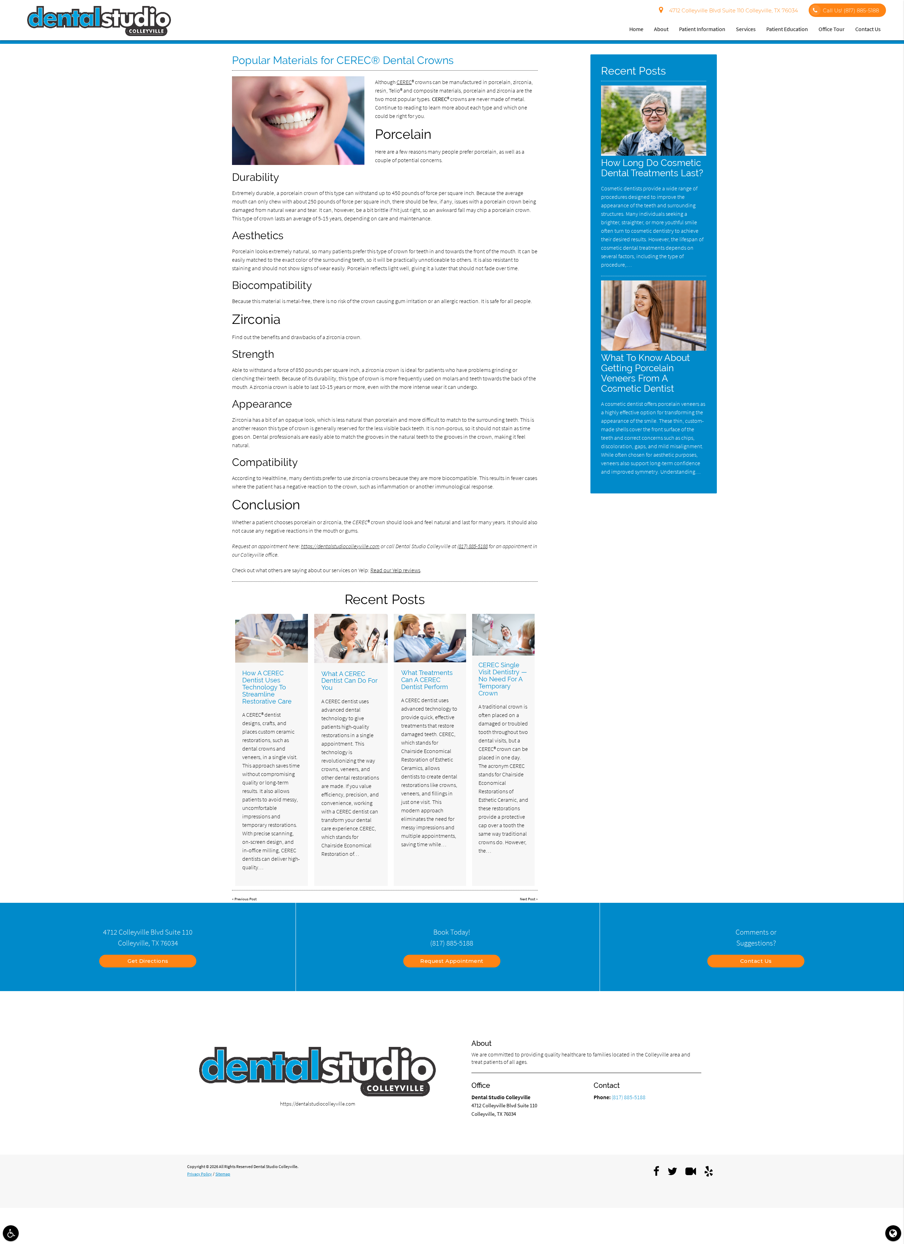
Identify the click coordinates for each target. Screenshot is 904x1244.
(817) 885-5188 (472, 546)
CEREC (404, 81)
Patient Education (787, 28)
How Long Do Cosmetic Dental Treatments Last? (652, 167)
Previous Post (245, 898)
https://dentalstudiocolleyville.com (340, 546)
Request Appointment (451, 961)
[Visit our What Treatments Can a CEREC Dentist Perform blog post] (430, 638)
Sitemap (222, 1174)
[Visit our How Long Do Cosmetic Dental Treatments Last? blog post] (653, 153)
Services (746, 28)
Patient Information (702, 28)
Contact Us (868, 28)
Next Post (527, 898)
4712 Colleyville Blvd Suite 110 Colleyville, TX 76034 (732, 10)
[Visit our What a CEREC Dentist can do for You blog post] (351, 638)
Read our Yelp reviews (395, 570)
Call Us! (851, 10)
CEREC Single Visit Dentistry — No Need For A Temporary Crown (502, 679)
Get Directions (147, 961)
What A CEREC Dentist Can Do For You (349, 681)
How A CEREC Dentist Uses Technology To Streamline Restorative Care (267, 687)
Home (636, 28)
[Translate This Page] (893, 1233)
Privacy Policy (199, 1174)
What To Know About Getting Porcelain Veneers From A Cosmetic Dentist (645, 373)
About (661, 28)
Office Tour (832, 28)
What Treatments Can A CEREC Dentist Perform (427, 680)
